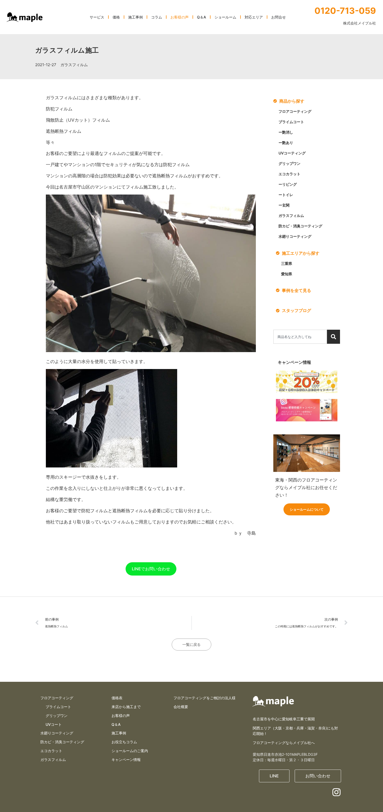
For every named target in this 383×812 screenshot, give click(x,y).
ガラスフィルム (74, 64)
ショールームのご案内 (130, 750)
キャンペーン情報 (126, 759)
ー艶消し (286, 132)
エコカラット (289, 174)
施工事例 (119, 733)
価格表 (117, 698)
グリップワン (289, 163)
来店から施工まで (126, 706)
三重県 (286, 263)
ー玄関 (284, 205)
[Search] (333, 337)
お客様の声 (121, 715)
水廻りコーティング (295, 236)
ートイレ (286, 194)
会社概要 (181, 706)
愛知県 (286, 274)
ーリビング (288, 184)
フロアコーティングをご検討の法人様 (205, 698)
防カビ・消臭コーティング (300, 226)
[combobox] (300, 337)
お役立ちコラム (124, 742)
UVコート (54, 724)
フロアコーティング (295, 111)
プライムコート (291, 122)
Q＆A (116, 724)
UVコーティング (292, 153)
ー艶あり (286, 142)
